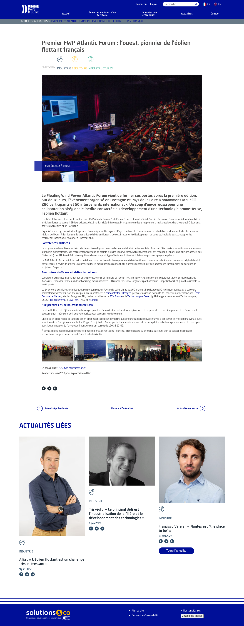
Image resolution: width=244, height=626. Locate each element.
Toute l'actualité (176, 550)
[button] (196, 4)
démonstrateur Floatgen (118, 293)
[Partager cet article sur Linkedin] (55, 388)
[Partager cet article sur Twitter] (49, 388)
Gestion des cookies (192, 616)
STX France (116, 297)
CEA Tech (73, 300)
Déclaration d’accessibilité (145, 615)
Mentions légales (192, 611)
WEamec (92, 300)
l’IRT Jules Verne (56, 300)
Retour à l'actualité (122, 409)
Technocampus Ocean (138, 297)
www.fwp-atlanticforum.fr (72, 368)
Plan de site (138, 611)
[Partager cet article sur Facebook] (43, 388)
